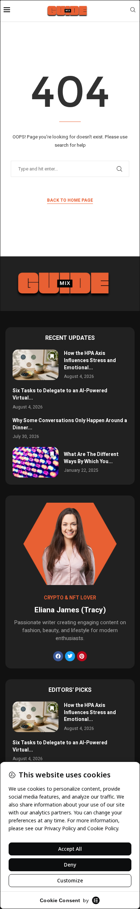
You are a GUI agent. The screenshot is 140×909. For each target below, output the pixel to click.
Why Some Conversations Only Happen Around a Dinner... (70, 424)
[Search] (132, 11)
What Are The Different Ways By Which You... (91, 458)
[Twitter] (70, 656)
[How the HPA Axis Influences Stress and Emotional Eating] (36, 365)
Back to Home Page (70, 200)
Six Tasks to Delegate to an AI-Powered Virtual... (60, 394)
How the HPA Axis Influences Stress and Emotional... (90, 360)
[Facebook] (58, 656)
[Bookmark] (52, 356)
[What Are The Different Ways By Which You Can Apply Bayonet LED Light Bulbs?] (36, 462)
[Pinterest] (82, 656)
